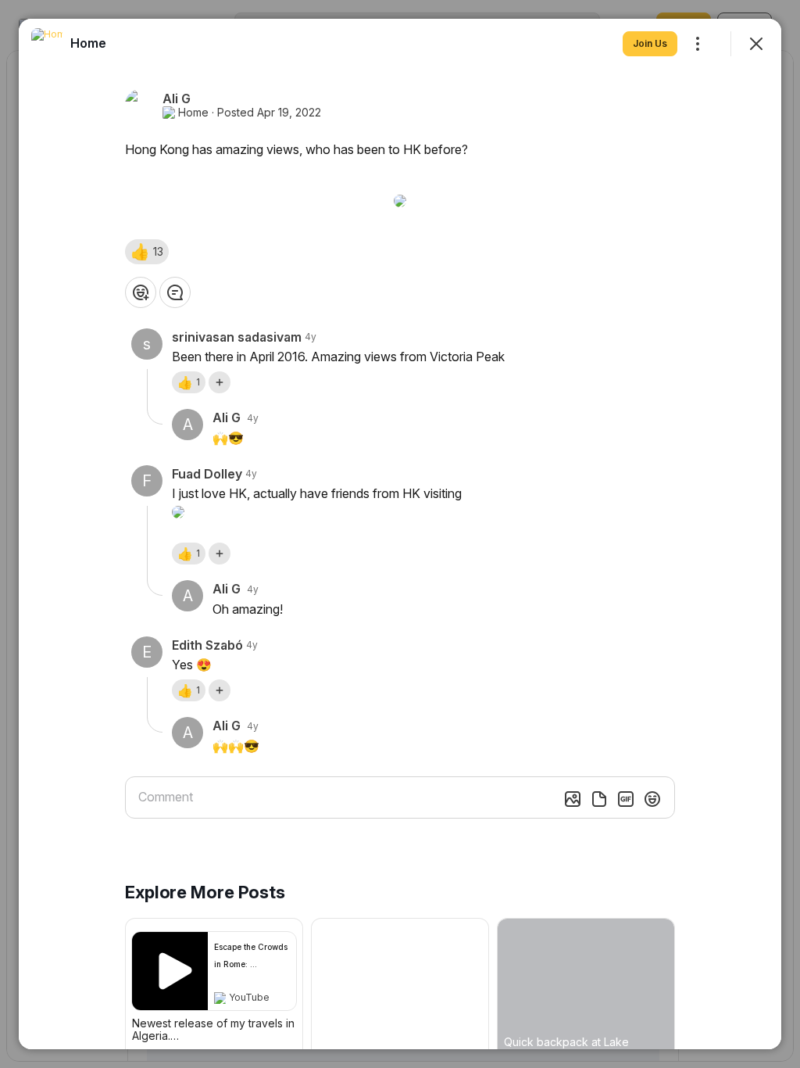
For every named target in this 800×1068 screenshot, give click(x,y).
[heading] (88, 43)
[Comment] (175, 292)
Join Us (650, 43)
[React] (140, 292)
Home (193, 112)
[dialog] (400, 534)
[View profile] (46, 43)
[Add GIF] (625, 799)
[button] (147, 251)
